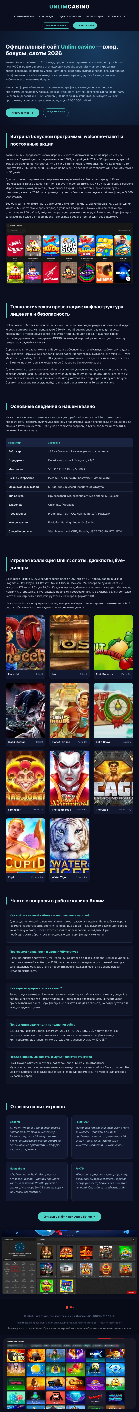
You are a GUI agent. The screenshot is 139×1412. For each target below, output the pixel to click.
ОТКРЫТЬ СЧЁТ (85, 25)
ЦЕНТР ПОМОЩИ (70, 16)
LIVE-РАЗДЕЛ (47, 16)
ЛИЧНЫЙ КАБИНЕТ (56, 25)
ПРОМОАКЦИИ (94, 16)
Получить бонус (55, 111)
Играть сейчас (22, 112)
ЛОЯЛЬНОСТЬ (116, 16)
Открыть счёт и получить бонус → (69, 1216)
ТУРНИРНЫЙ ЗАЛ (24, 16)
